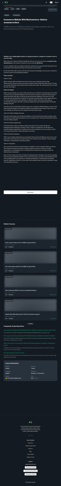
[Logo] (6, 2)
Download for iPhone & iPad (31, 470)
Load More (30, 323)
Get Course (30, 192)
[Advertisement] (30, 42)
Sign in (56, 2)
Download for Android (30, 467)
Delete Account (30, 457)
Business (7, 15)
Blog (30, 451)
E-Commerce (16, 15)
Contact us (30, 443)
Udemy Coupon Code (31, 445)
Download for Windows (31, 474)
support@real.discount (30, 464)
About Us (30, 448)
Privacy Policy (30, 454)
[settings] (46, 2)
